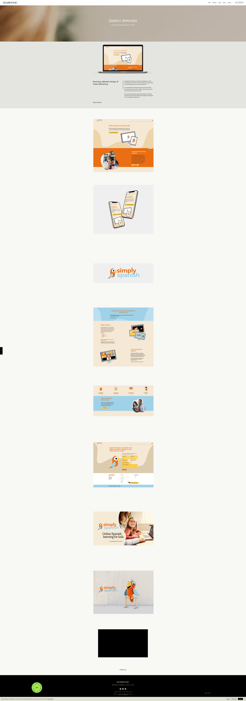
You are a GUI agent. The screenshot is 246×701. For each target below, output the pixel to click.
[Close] (244, 699)
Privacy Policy (50, 699)
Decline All (234, 699)
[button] (209, 2)
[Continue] (1, 348)
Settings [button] (228, 699)
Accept (240, 699)
